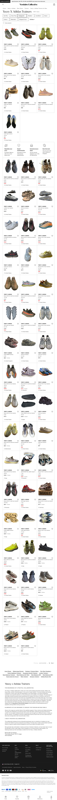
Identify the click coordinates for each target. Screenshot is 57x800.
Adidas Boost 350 (46, 677)
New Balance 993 (48, 675)
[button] (54, 4)
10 (49, 663)
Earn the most (46, 149)
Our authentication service (18, 752)
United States (14, 791)
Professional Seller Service (28, 756)
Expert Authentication (21, 149)
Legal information (17, 767)
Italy (26, 791)
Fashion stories (49, 757)
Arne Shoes (8, 671)
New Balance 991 (36, 675)
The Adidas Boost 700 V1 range (13, 734)
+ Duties (8, 358)
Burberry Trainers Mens (31, 671)
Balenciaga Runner (18, 671)
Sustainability (49, 751)
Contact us (38, 749)
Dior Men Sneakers (45, 671)
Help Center (38, 747)
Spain (23, 791)
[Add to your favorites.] (18, 44)
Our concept (5, 747)
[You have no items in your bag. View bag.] (54, 4)
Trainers (26, 8)
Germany (19, 791)
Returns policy (16, 756)
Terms (23, 767)
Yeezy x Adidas (11, 8)
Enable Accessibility (5, 1)
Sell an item (28, 753)
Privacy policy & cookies (31, 767)
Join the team (49, 755)
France (3, 791)
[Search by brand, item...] (2, 4)
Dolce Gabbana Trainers (14, 673)
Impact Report (49, 753)
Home (4, 8)
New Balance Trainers (9, 675)
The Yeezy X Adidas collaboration (12, 690)
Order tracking (17, 748)
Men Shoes (20, 8)
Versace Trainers (34, 677)
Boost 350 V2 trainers (10, 732)
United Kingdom (8, 791)
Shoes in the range (9, 710)
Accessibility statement (7, 767)
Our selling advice (27, 750)
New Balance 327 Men (23, 675)
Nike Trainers (24, 677)
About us (48, 749)
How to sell (27, 747)
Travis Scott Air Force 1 (12, 677)
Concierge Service (4, 750)
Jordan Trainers (43, 673)
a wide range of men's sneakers (21, 728)
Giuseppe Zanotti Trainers (30, 673)
